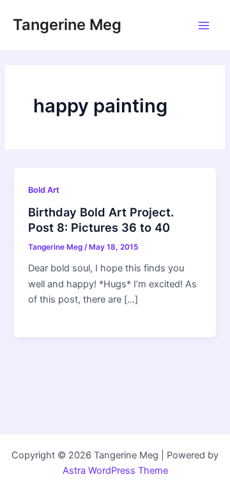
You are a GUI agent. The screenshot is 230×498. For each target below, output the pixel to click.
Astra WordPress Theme (115, 470)
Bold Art (43, 190)
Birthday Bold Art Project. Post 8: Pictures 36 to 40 (101, 219)
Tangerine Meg (67, 24)
